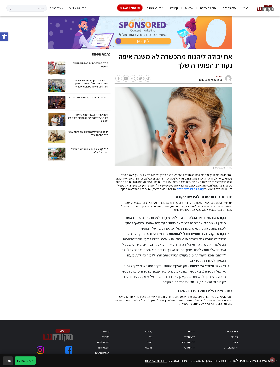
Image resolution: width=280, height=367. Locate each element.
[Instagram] (40, 350)
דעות (235, 342)
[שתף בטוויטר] (140, 78)
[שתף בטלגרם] (148, 78)
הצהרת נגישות (102, 353)
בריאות (234, 337)
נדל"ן (149, 337)
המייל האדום (128, 8)
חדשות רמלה (208, 8)
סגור (8, 360)
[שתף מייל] (126, 78)
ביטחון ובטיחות (230, 331)
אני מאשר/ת (25, 360)
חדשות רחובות (188, 342)
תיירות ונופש (103, 342)
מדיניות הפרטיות (156, 360)
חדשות (191, 331)
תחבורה (106, 337)
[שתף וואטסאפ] (133, 78)
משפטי (148, 331)
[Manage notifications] (272, 359)
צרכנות (189, 8)
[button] (4, 36)
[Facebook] (68, 350)
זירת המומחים (155, 8)
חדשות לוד (229, 8)
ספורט (149, 342)
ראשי (246, 8)
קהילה (174, 8)
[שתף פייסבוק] (118, 78)
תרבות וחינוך (103, 347)
